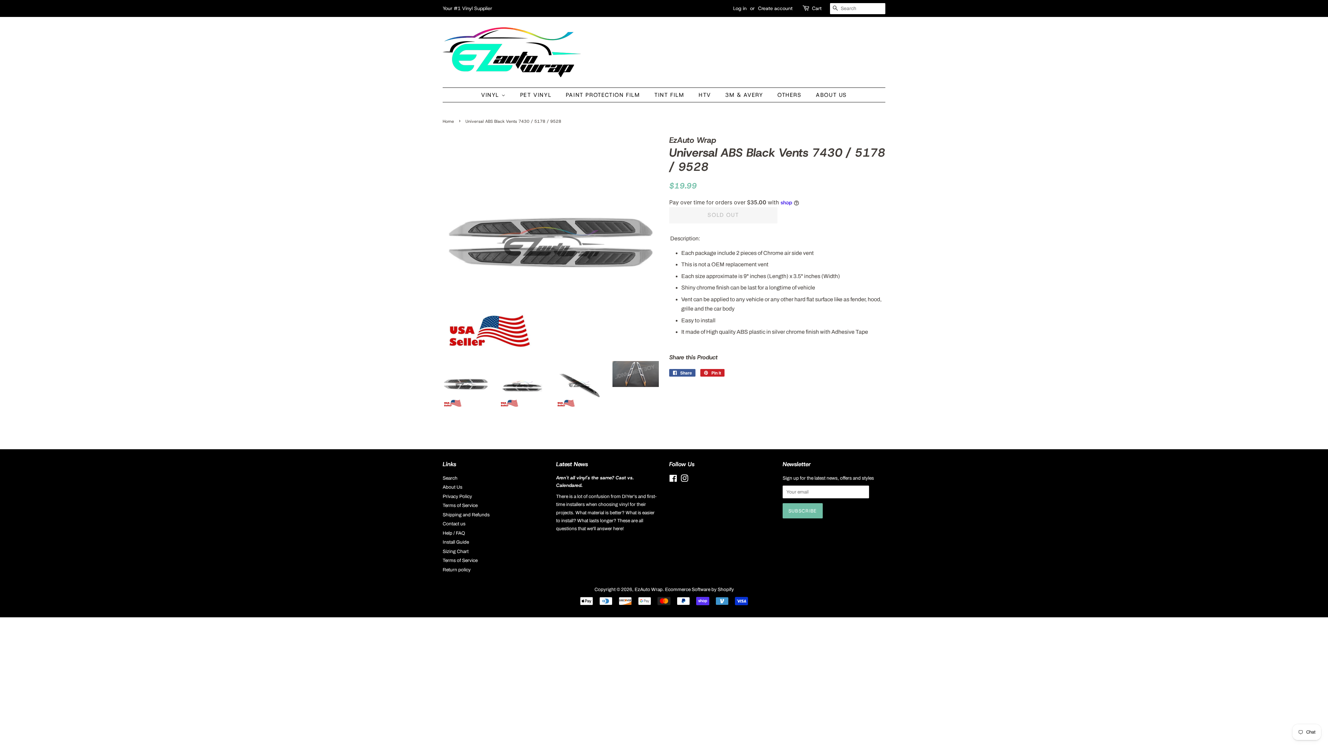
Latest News (572, 464)
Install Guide (456, 542)
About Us (831, 95)
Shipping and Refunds (466, 514)
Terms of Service (460, 505)
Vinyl (491, 95)
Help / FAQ (454, 533)
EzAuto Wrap (649, 589)
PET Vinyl (535, 95)
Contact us (454, 523)
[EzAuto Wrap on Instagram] (684, 479)
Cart (817, 8)
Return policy (457, 569)
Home (448, 121)
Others (789, 95)
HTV (705, 95)
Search (450, 478)
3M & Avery (744, 95)
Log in (740, 8)
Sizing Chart (456, 551)
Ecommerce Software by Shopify (699, 589)
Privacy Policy (457, 496)
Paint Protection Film (603, 95)
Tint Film (669, 95)
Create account (775, 8)
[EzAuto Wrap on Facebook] (673, 479)
